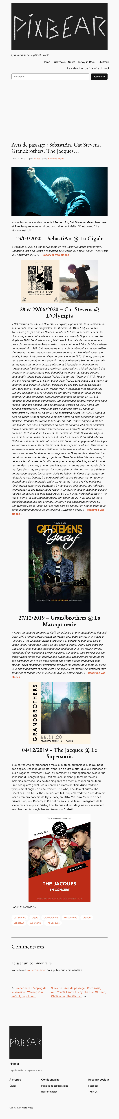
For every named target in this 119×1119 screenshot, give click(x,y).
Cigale (35, 917)
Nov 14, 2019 (18, 158)
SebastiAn (19, 922)
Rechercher (99, 76)
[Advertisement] (59, 107)
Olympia (87, 917)
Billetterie (52, 158)
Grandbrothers (51, 917)
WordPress (27, 1107)
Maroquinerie (70, 917)
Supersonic (35, 922)
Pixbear (37, 158)
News (61, 158)
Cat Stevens (20, 917)
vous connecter (36, 970)
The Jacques (53, 922)
